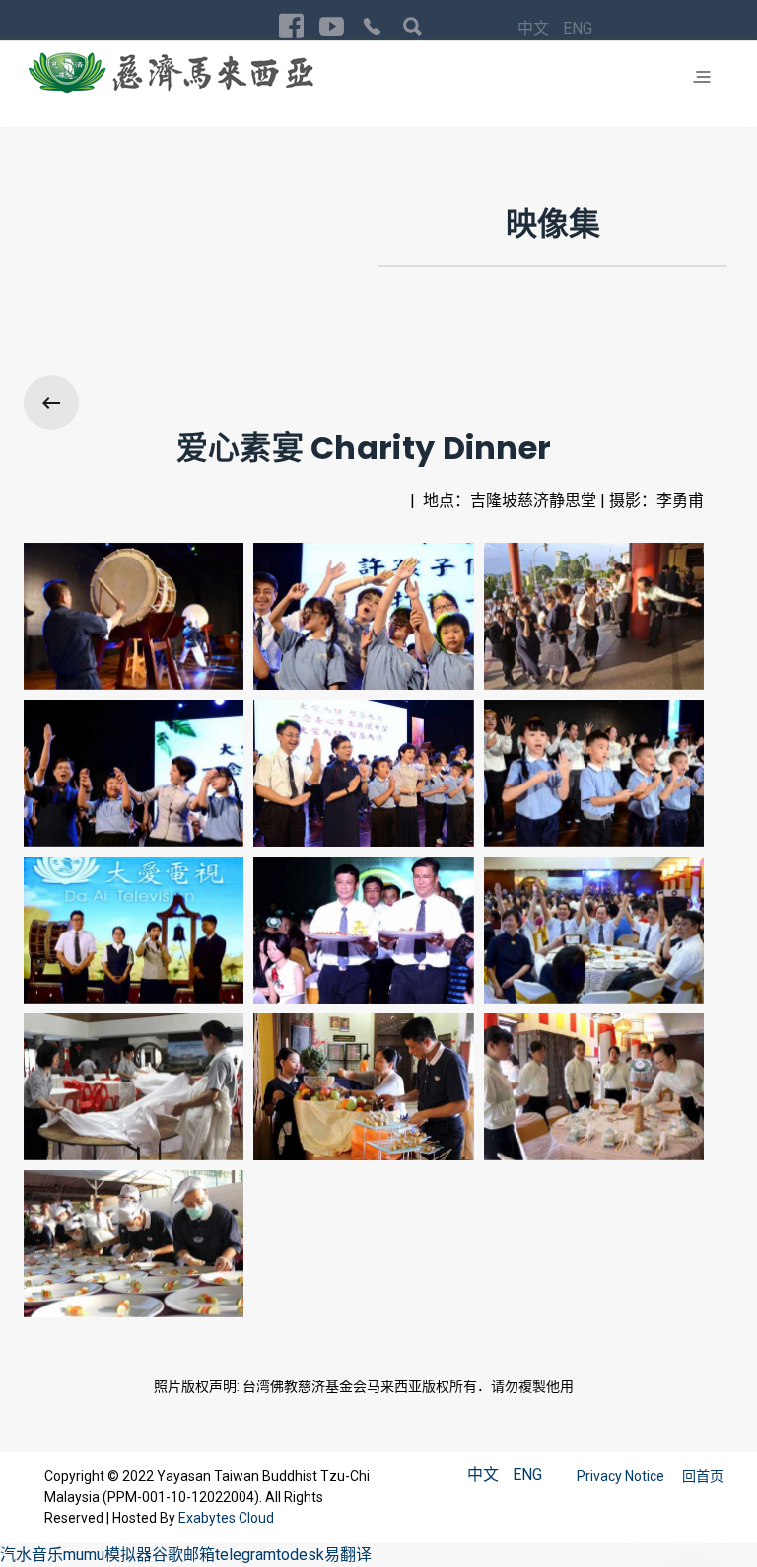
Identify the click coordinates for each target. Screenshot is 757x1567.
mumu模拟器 (107, 1554)
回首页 (702, 1476)
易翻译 (348, 1554)
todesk (300, 1554)
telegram (245, 1554)
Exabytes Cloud (226, 1518)
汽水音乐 (31, 1554)
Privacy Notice (622, 1476)
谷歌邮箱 (183, 1554)
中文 (535, 28)
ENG (577, 28)
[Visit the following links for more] (291, 26)
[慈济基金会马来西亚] (171, 72)
